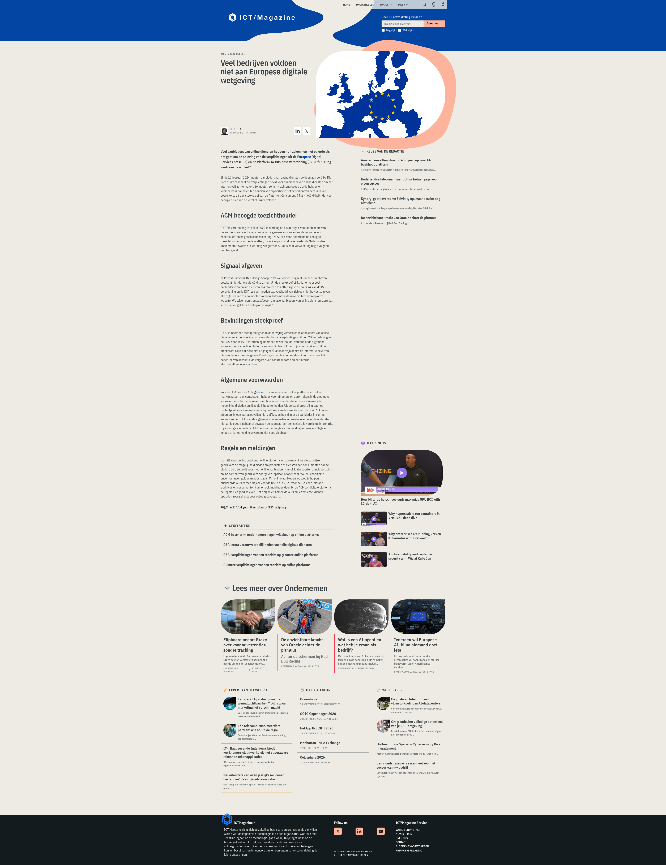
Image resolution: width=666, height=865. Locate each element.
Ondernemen (237, 54)
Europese (304, 156)
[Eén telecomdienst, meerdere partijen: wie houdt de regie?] (229, 732)
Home (346, 4)
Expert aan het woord (248, 690)
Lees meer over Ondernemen (280, 588)
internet (261, 507)
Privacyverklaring (409, 850)
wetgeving (281, 507)
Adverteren (404, 834)
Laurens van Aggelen (230, 670)
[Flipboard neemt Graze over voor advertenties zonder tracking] (248, 616)
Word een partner (408, 829)
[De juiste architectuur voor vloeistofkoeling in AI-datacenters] (383, 705)
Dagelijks (391, 30)
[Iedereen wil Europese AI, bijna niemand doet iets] (418, 616)
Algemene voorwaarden (412, 846)
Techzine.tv (376, 443)
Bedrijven (242, 507)
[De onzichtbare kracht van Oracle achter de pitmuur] (305, 616)
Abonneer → (434, 23)
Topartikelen (365, 4)
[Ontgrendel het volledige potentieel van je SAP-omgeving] (383, 728)
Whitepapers (393, 690)
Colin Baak (287, 666)
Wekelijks (408, 30)
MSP (270, 507)
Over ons (402, 838)
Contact (401, 842)
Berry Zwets (401, 672)
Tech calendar (318, 690)
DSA (252, 507)
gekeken (260, 392)
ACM (232, 507)
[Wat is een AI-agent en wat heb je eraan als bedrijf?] (361, 616)
